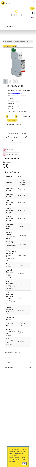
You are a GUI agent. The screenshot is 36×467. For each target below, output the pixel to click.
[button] (32, 8)
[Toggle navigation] (3, 13)
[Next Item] (26, 137)
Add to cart (12, 120)
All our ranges (9, 26)
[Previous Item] (7, 137)
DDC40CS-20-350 (17, 93)
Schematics (9, 367)
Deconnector (9, 362)
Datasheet (10, 149)
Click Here (12, 461)
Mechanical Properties (12, 352)
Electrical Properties (12, 172)
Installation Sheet (12, 154)
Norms (7, 357)
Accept (24, 463)
